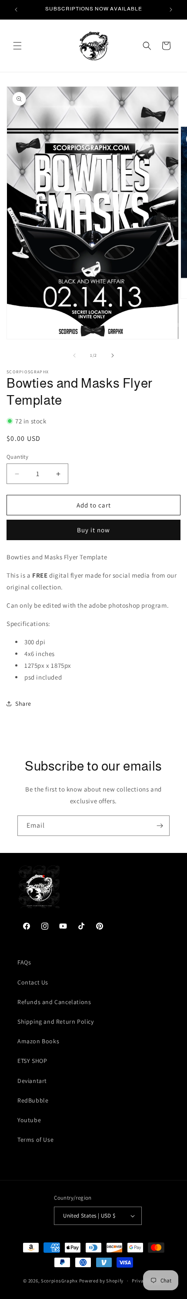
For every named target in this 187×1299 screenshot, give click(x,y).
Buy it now (93, 530)
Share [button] (23, 703)
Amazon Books (38, 1041)
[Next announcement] (170, 9)
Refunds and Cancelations (54, 1002)
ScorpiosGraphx (59, 1281)
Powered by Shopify (101, 1281)
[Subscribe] (159, 825)
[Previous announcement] (16, 9)
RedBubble (32, 1100)
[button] (17, 45)
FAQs (24, 962)
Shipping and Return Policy (55, 1021)
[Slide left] (74, 355)
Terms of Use (35, 1139)
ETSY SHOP (32, 1061)
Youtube (29, 1120)
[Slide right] (112, 355)
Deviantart (32, 1081)
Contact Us (32, 982)
